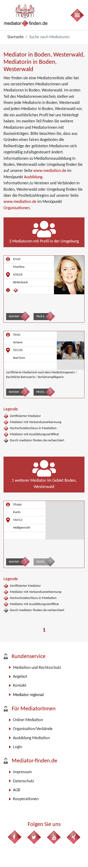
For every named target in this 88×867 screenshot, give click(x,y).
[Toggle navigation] (77, 15)
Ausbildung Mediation (31, 738)
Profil (40, 316)
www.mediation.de (49, 171)
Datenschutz (23, 781)
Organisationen (17, 208)
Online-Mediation (28, 720)
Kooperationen (25, 799)
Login (17, 747)
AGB (16, 790)
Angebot (20, 677)
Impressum (22, 772)
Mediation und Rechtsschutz (37, 668)
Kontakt (14, 316)
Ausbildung (33, 177)
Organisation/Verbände (33, 729)
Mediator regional (28, 695)
